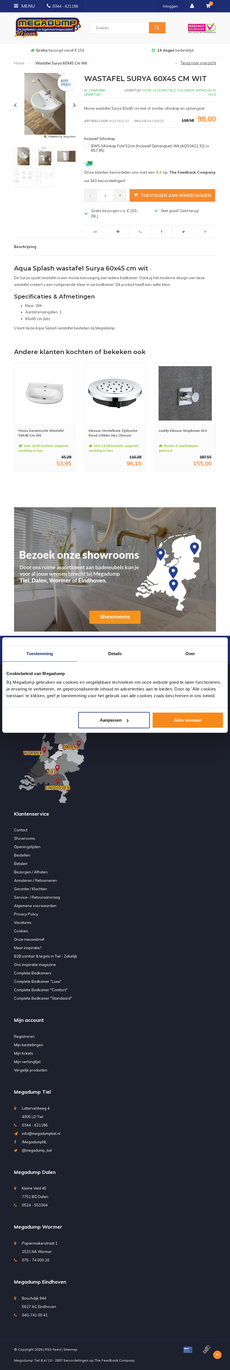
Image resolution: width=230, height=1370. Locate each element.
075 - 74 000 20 (35, 1260)
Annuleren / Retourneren (35, 880)
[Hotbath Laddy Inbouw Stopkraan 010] (185, 393)
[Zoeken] (157, 27)
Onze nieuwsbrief (29, 939)
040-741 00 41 (35, 1315)
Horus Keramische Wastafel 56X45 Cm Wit (41, 432)
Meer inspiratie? (27, 948)
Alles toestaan (188, 720)
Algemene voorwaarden (35, 905)
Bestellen (22, 855)
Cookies (21, 931)
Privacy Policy (26, 914)
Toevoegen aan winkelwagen (176, 195)
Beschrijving (25, 246)
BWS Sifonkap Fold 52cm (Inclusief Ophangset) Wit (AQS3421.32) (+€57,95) (150, 148)
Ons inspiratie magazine (35, 964)
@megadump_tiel (37, 1150)
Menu (27, 6)
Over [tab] (190, 653)
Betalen (20, 863)
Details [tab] (115, 653)
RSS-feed (53, 1349)
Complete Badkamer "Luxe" (38, 981)
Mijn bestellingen (28, 1045)
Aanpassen (111, 720)
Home (19, 63)
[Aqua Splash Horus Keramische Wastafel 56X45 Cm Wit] (45, 393)
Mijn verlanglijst (27, 1061)
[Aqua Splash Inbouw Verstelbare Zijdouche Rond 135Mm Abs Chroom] (115, 393)
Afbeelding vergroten (62, 136)
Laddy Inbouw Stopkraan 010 (183, 430)
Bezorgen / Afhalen (31, 872)
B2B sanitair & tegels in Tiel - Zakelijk (45, 956)
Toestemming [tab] (39, 653)
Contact (20, 830)
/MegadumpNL (34, 1142)
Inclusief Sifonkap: (100, 138)
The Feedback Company (115, 1360)
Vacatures (22, 922)
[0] (208, 6)
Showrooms (24, 838)
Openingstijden (27, 847)
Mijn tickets (23, 1053)
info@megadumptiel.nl (41, 1133)
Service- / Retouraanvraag (37, 897)
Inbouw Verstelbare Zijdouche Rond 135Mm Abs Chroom (113, 432)
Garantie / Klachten (30, 889)
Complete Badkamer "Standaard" (43, 998)
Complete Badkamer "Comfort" (41, 990)
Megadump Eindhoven (40, 1282)
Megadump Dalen (35, 1172)
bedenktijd (60, 50)
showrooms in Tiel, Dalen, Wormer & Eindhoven (175, 50)
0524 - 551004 (35, 1205)
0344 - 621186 (65, 6)
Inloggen (170, 6)
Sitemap (70, 1349)
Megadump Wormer (38, 1227)
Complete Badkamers (32, 973)
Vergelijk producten (30, 1070)
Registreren (24, 1036)
